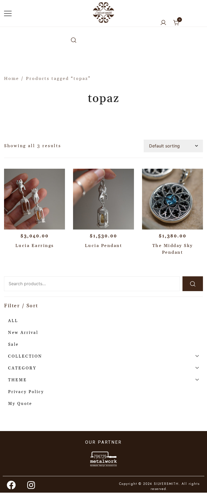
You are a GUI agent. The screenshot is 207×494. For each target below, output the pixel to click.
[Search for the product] (192, 283)
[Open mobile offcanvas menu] (8, 13)
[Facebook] (11, 485)
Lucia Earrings (34, 245)
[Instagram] (31, 485)
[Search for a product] (73, 40)
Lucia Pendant (103, 245)
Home (11, 78)
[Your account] (163, 23)
